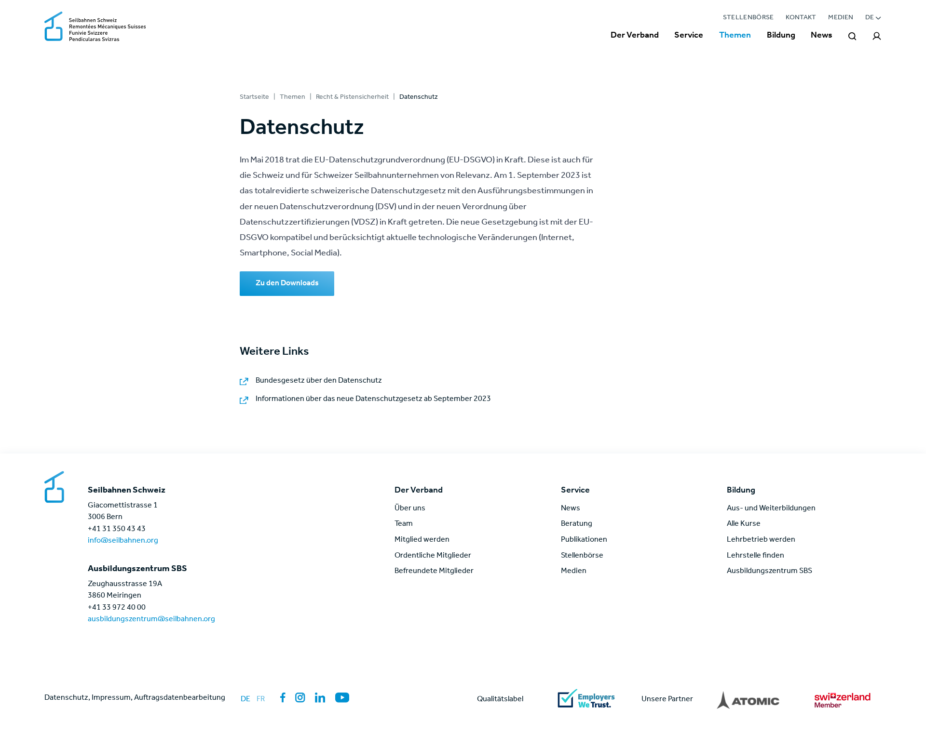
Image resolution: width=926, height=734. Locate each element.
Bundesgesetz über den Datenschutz (319, 381)
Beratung (576, 524)
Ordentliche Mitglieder (433, 556)
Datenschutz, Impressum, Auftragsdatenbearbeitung (134, 698)
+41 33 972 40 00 (117, 608)
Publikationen (584, 540)
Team (404, 524)
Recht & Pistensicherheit (352, 97)
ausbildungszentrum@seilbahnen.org (151, 620)
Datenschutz (418, 97)
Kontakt (801, 18)
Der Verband (635, 36)
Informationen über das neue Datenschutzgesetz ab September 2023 (373, 399)
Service (688, 36)
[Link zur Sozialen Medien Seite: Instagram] (300, 697)
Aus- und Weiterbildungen (771, 509)
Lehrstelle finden (755, 556)
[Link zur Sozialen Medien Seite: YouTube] (342, 697)
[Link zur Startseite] (95, 27)
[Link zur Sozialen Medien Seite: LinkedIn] (320, 697)
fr (261, 700)
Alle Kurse (744, 524)
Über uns (410, 509)
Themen (735, 36)
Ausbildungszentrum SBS (769, 571)
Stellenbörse (748, 18)
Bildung (781, 36)
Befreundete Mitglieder (434, 571)
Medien (840, 18)
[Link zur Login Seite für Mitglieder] (877, 36)
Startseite (254, 97)
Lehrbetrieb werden (761, 540)
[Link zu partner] (748, 700)
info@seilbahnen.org (123, 541)
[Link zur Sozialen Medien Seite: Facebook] (283, 697)
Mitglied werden (422, 540)
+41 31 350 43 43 (117, 530)
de (245, 700)
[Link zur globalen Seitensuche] (852, 36)
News (821, 36)
